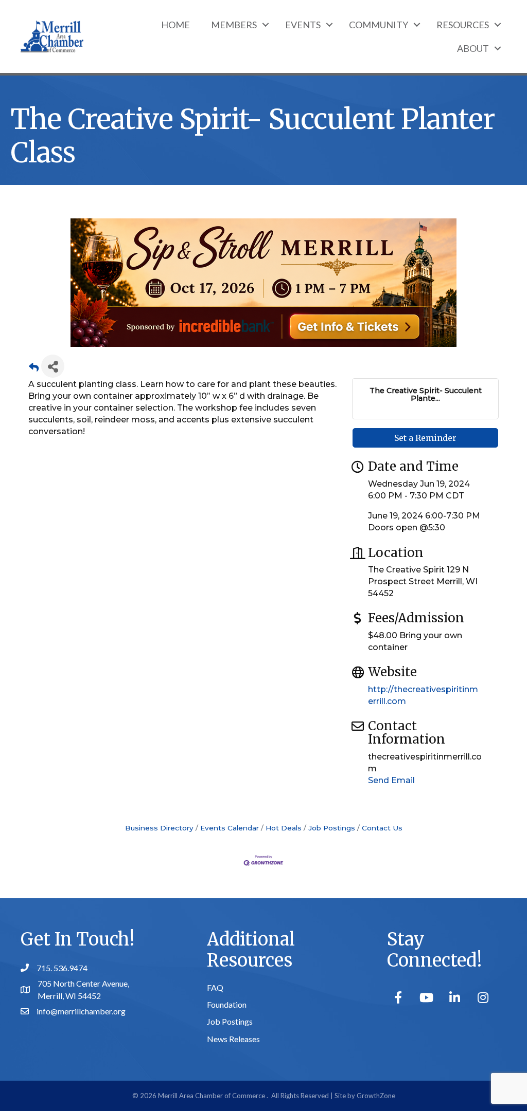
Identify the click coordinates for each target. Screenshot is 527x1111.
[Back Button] (34, 369)
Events (303, 24)
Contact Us (382, 828)
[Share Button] (52, 366)
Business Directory (159, 828)
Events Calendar (229, 828)
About (473, 48)
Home (175, 24)
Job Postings (331, 828)
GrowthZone (376, 1095)
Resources (462, 24)
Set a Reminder (425, 438)
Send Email (391, 780)
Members (234, 24)
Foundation (227, 1004)
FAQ (215, 987)
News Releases (233, 1039)
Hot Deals (284, 828)
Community (378, 24)
